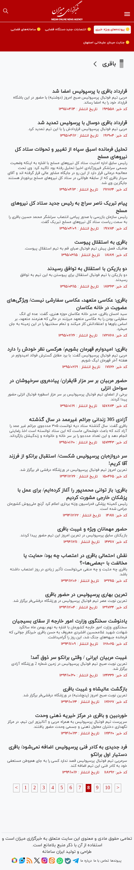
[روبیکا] (14, 862)
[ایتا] (52, 862)
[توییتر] (37, 862)
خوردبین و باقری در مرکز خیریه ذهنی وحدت (81, 715)
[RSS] (29, 862)
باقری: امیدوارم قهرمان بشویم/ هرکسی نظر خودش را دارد (67, 349)
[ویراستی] (22, 862)
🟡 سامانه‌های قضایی (26, 29)
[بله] (68, 863)
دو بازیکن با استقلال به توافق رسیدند (87, 268)
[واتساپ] (59, 863)
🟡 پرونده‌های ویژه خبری (112, 29)
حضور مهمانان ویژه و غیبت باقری (92, 529)
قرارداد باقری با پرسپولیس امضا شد (89, 91)
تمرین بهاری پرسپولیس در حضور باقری (86, 594)
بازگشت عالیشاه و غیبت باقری (95, 689)
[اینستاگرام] (44, 862)
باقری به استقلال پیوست (100, 242)
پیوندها (115, 860)
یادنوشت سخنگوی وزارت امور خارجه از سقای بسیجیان (69, 621)
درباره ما (86, 860)
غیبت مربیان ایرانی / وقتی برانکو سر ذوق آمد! (79, 657)
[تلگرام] (76, 862)
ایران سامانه (53, 852)
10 (107, 788)
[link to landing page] (67, 11)
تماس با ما (101, 860)
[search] (5, 10)
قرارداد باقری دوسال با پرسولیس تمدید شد (82, 122)
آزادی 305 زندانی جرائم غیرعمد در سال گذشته (78, 419)
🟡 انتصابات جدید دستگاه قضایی (68, 29)
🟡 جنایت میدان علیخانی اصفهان (106, 42)
